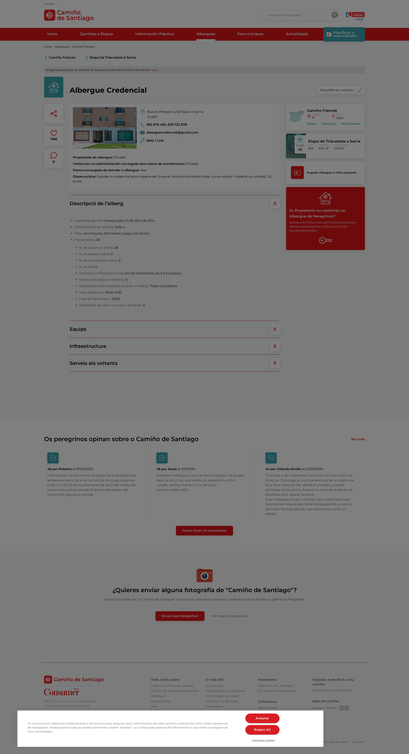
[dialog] (170, 728)
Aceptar (262, 718)
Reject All (262, 730)
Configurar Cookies (263, 740)
